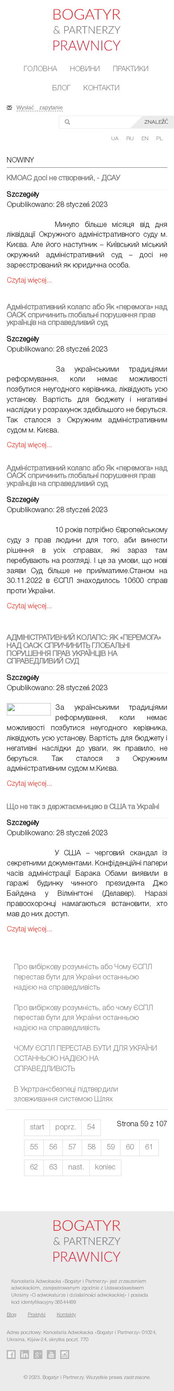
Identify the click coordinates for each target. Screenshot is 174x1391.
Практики (131, 69)
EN (145, 138)
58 (91, 1147)
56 (53, 1147)
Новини (85, 69)
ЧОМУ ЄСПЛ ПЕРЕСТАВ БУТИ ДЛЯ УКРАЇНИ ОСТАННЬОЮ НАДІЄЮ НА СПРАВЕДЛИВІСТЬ (85, 1059)
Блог (61, 88)
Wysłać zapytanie (40, 107)
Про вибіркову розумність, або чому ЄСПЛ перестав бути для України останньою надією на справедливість (83, 1018)
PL (159, 138)
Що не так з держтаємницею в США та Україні (83, 807)
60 (130, 1147)
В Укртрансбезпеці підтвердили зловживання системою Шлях (66, 1095)
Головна (40, 69)
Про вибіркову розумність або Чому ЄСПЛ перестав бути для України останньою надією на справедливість (83, 977)
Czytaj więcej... (29, 281)
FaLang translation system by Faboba (28, 1199)
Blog (12, 1315)
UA (115, 138)
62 (34, 1168)
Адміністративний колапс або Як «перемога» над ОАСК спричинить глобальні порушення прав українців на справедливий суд (87, 315)
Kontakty (66, 1315)
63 (53, 1168)
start (37, 1127)
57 (72, 1147)
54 (91, 1127)
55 (34, 1147)
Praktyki (37, 1315)
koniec (105, 1168)
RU (130, 138)
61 (149, 1147)
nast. (76, 1168)
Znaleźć (156, 122)
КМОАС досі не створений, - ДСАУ (63, 178)
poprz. (65, 1127)
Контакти (101, 88)
